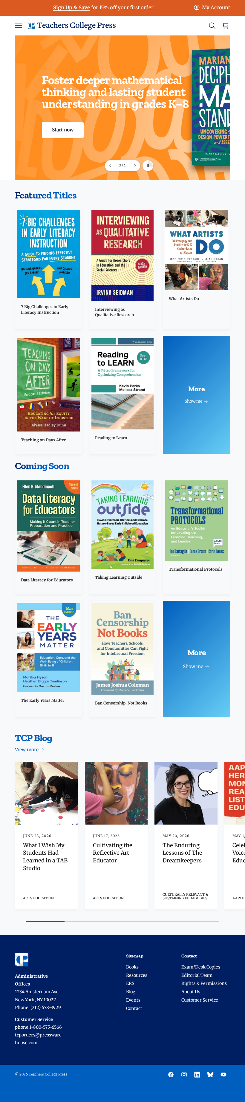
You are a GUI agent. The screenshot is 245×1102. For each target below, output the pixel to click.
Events (133, 1000)
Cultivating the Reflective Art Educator (112, 853)
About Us (190, 991)
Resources (136, 975)
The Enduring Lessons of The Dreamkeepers (182, 853)
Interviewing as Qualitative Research (114, 312)
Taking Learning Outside (118, 577)
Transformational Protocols (195, 569)
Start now (63, 130)
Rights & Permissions (203, 983)
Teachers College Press (48, 1074)
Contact (134, 1008)
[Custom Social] (210, 1074)
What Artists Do (184, 298)
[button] (18, 25)
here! (123, 7)
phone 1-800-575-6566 (38, 1027)
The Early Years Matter (42, 700)
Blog (130, 991)
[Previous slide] (110, 165)
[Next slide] (134, 165)
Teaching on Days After (43, 440)
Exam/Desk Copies (200, 967)
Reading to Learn (111, 437)
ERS (130, 983)
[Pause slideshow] (148, 165)
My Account (216, 7)
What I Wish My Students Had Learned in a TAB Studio (45, 857)
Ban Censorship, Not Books (121, 703)
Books (132, 967)
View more (27, 749)
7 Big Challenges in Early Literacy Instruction (44, 309)
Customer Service (199, 1000)
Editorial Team (196, 975)
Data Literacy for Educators (47, 580)
